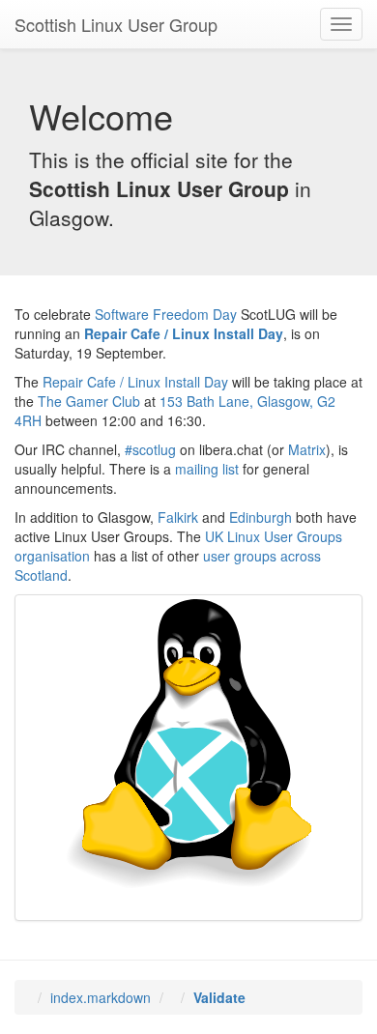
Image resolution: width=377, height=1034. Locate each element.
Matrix (307, 449)
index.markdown (100, 997)
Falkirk (178, 517)
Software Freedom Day (166, 314)
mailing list (207, 468)
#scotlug (150, 449)
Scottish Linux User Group (116, 24)
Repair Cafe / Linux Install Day (183, 333)
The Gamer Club (89, 401)
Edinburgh (260, 517)
